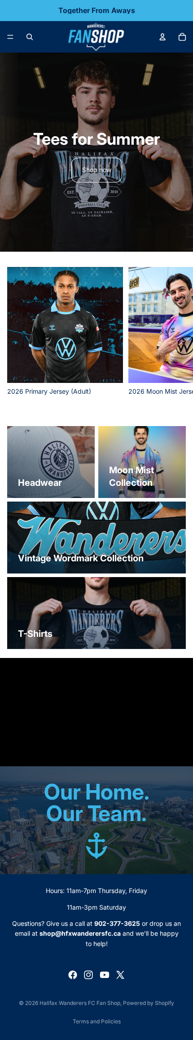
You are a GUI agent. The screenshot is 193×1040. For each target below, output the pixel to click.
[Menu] (10, 37)
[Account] (162, 37)
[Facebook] (72, 974)
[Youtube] (104, 974)
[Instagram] (88, 974)
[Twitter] (120, 974)
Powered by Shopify (148, 1003)
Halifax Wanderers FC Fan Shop (79, 1003)
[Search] (29, 37)
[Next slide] (176, 332)
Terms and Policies (97, 1021)
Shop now (96, 169)
